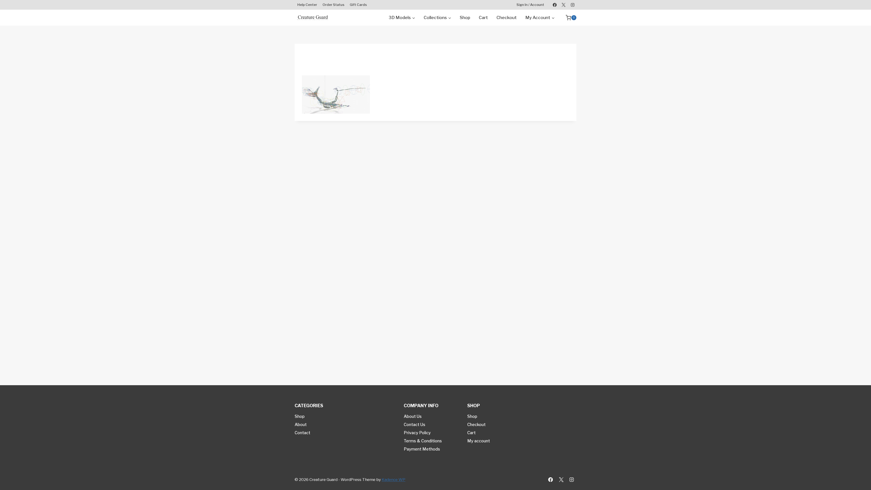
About (301, 424)
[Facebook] (555, 5)
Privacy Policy (417, 432)
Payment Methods (422, 449)
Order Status (333, 5)
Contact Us (414, 424)
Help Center (307, 5)
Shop (465, 17)
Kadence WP (393, 479)
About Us (413, 416)
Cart (483, 17)
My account (478, 441)
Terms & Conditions (423, 441)
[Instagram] (572, 5)
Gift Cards (358, 5)
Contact (302, 432)
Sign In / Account (530, 5)
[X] (564, 5)
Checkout (507, 17)
